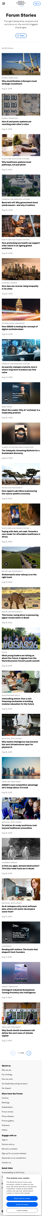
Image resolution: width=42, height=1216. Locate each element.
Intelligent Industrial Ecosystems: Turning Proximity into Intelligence (19, 991)
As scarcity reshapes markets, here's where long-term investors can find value (19, 370)
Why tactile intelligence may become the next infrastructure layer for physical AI (20, 744)
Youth (4, 652)
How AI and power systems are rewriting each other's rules (16, 122)
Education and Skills (11, 695)
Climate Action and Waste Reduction (17, 447)
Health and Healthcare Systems (15, 159)
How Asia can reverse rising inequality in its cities (20, 287)
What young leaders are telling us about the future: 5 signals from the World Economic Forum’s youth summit (21, 658)
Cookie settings (22, 1210)
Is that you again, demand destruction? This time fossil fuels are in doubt (20, 867)
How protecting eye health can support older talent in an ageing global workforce (21, 245)
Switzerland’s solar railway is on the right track (19, 575)
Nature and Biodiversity (12, 488)
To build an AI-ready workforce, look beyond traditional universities (19, 826)
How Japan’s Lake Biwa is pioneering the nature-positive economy (19, 492)
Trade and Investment (11, 782)
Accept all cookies (22, 1204)
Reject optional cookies (22, 1198)
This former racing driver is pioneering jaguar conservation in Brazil (20, 616)
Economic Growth (9, 283)
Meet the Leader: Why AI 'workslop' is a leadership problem (21, 411)
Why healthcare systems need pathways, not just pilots (16, 163)
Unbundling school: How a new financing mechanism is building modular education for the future (18, 701)
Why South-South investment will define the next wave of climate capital (18, 1033)
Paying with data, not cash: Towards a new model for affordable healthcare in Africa (21, 534)
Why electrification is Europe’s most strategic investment (19, 82)
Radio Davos (7, 407)
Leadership (7, 946)
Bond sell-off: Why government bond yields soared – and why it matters (20, 203)
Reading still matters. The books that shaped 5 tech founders (20, 950)
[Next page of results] (29, 1053)
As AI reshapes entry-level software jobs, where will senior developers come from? (19, 909)
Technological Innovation (13, 323)
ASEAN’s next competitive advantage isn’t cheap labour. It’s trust (20, 786)
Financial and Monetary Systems (16, 199)
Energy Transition (10, 78)
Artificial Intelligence (12, 738)
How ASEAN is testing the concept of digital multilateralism (20, 327)
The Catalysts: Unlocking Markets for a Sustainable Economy (21, 451)
